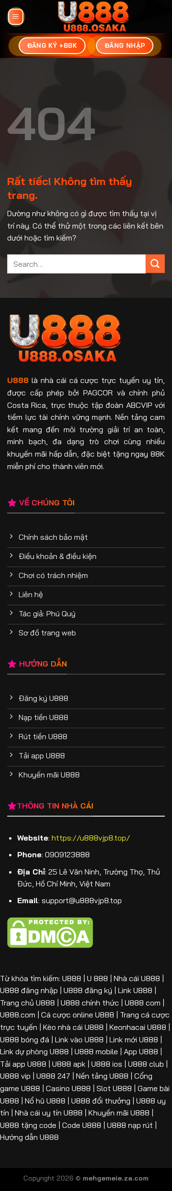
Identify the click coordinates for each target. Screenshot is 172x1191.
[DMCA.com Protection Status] (50, 931)
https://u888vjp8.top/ (91, 837)
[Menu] (15, 17)
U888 (18, 380)
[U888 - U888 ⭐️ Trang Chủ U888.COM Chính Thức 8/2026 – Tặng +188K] (93, 16)
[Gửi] (155, 263)
